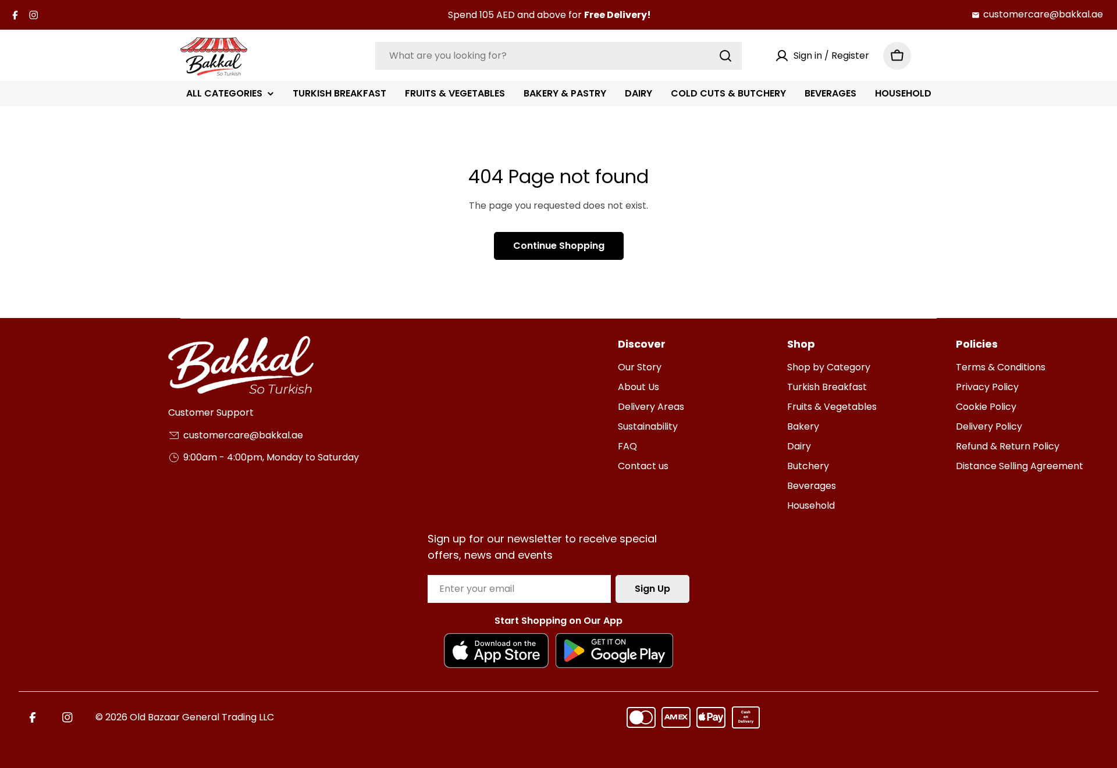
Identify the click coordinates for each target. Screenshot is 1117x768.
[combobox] (558, 56)
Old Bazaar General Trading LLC (202, 717)
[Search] (725, 56)
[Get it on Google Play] (614, 650)
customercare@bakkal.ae (1043, 14)
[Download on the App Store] (496, 650)
